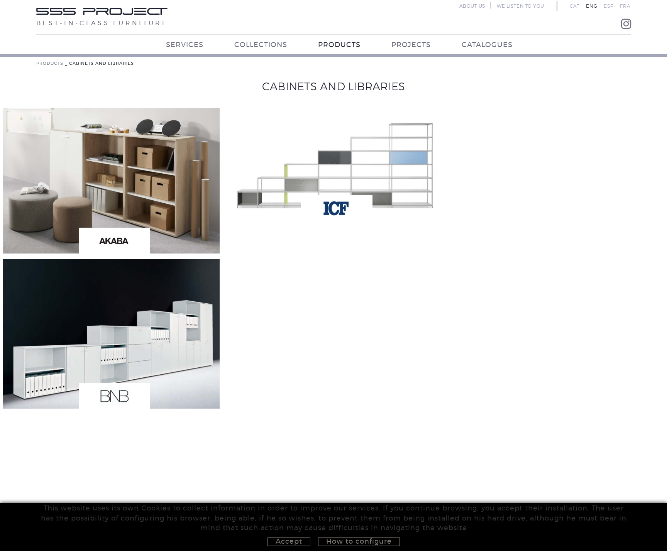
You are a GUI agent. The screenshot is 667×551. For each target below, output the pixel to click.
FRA (625, 6)
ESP (609, 6)
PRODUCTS (49, 63)
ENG (592, 6)
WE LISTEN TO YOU (520, 6)
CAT (575, 6)
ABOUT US (472, 6)
